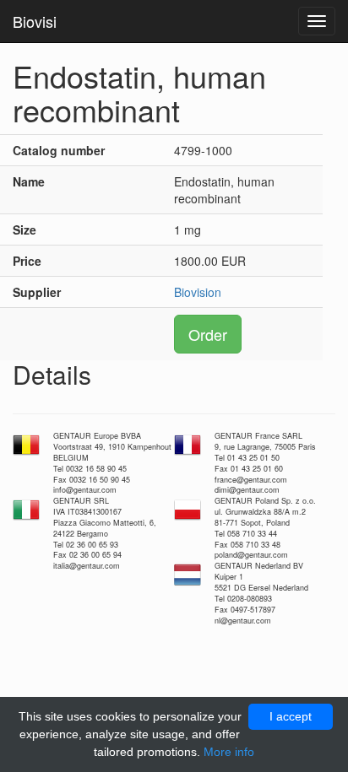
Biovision (197, 291)
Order (207, 334)
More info (229, 752)
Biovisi (35, 21)
